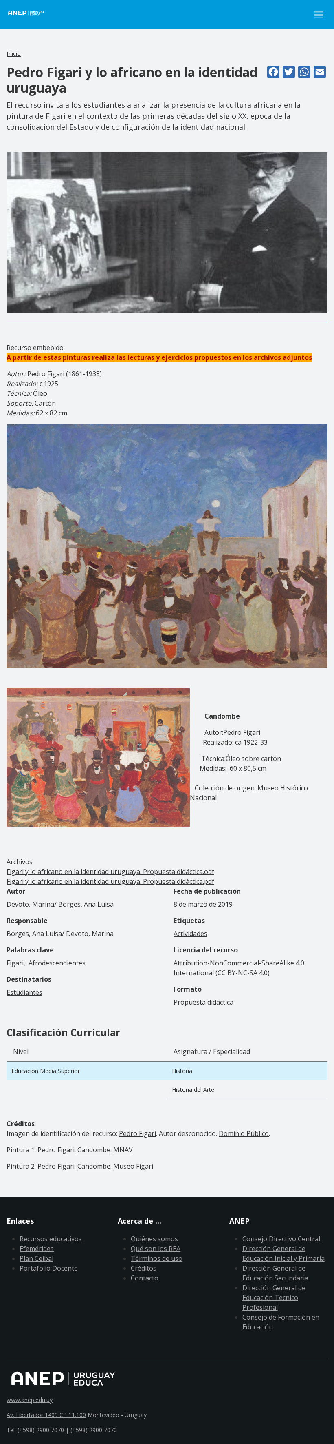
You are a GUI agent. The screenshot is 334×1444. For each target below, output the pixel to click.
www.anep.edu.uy (30, 1400)
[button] (167, 231)
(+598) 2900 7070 (93, 1430)
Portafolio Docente (49, 1268)
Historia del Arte (193, 1090)
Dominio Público (244, 1133)
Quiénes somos (154, 1238)
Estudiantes (24, 992)
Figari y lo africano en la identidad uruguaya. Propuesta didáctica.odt (110, 871)
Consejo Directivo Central (281, 1238)
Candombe (93, 1149)
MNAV (122, 1149)
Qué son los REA (155, 1248)
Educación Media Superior (45, 1071)
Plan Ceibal (36, 1258)
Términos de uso (156, 1258)
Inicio (14, 53)
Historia (182, 1071)
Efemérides (37, 1248)
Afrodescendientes (57, 962)
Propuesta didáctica (203, 1002)
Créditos (143, 1268)
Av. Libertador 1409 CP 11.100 (46, 1415)
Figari (15, 962)
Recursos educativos (51, 1238)
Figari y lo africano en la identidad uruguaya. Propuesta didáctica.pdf (110, 881)
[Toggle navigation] (318, 15)
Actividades (190, 933)
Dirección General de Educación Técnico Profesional (273, 1297)
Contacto (144, 1277)
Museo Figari (133, 1166)
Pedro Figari (45, 373)
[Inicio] (31, 15)
